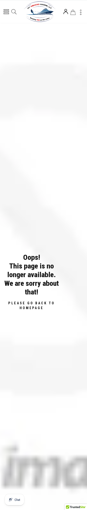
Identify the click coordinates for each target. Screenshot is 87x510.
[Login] (66, 11)
